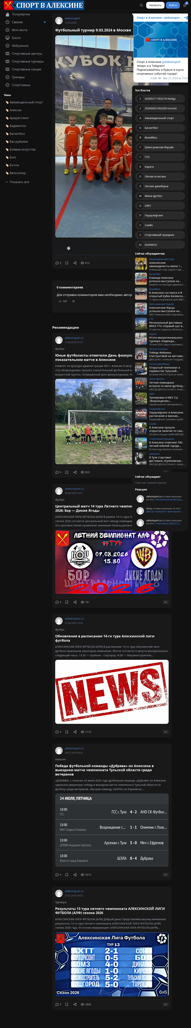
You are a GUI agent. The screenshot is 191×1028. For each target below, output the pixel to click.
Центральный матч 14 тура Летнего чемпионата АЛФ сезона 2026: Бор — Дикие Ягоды (109, 508)
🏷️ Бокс (10, 157)
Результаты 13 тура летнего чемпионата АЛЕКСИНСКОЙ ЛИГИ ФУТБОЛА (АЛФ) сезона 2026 (110, 910)
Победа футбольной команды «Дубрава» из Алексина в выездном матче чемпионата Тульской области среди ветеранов (104, 770)
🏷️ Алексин (13, 110)
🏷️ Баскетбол (15, 134)
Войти (173, 5)
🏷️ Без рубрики (16, 141)
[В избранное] (66, 263)
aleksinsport (72, 18)
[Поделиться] (75, 263)
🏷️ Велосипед (15, 173)
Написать (155, 5)
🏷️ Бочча (12, 165)
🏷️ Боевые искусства (20, 149)
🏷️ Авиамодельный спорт (24, 102)
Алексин (60, 759)
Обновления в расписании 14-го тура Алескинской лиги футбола (104, 638)
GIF (65, 301)
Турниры (61, 902)
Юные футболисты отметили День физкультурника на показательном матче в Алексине (104, 357)
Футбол (59, 349)
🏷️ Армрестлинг (17, 118)
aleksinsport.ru (74, 338)
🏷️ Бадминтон (15, 126)
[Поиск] (141, 5)
